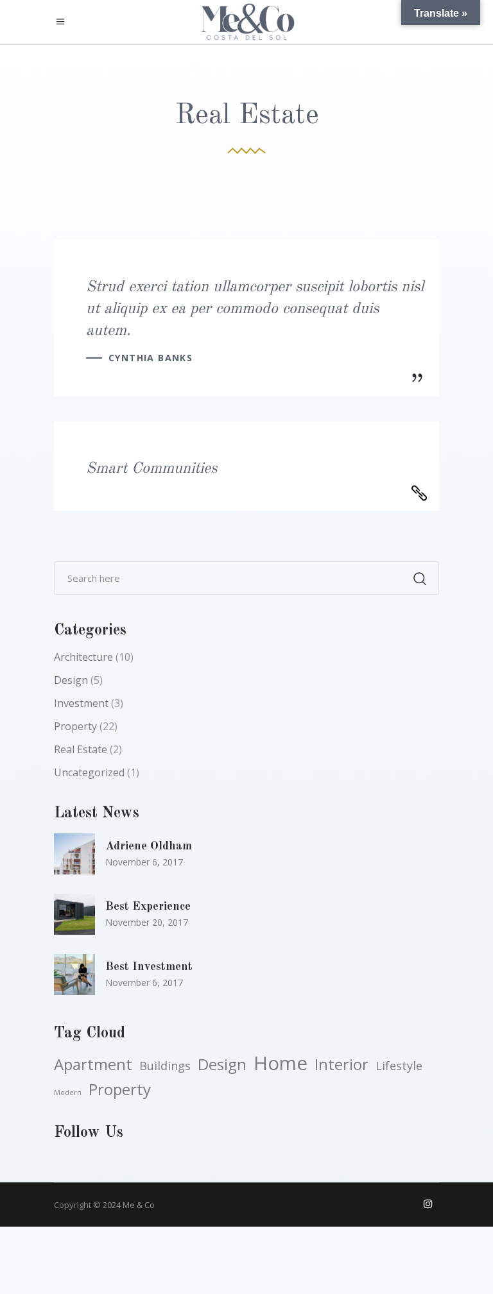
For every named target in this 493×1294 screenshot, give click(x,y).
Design (71, 680)
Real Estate (80, 749)
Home (280, 1063)
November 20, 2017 (146, 922)
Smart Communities (151, 469)
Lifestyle (399, 1065)
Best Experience (148, 906)
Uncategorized (89, 772)
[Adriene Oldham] (74, 853)
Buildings (165, 1065)
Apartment (93, 1064)
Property (75, 726)
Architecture (83, 657)
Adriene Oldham (148, 846)
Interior (341, 1064)
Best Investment (149, 967)
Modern (68, 1092)
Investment (81, 703)
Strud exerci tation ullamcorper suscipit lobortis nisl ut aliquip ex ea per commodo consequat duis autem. (255, 309)
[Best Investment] (74, 974)
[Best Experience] (74, 914)
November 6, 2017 (144, 862)
